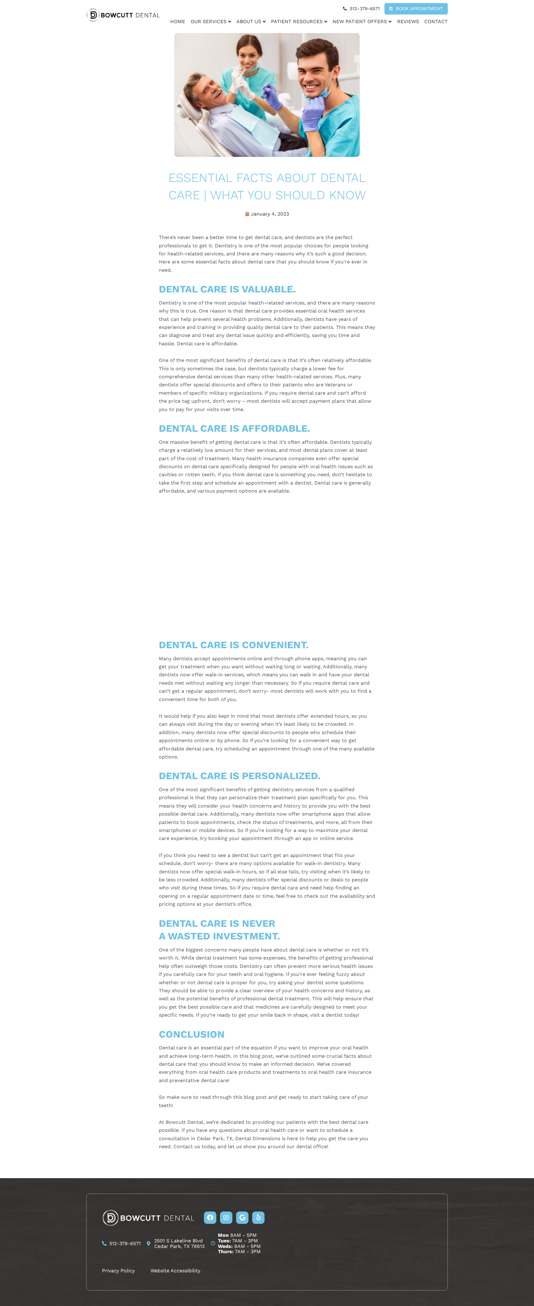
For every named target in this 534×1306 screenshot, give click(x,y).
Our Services (209, 21)
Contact (436, 21)
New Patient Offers (360, 21)
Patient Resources (297, 21)
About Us (248, 21)
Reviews (408, 21)
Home (177, 21)
